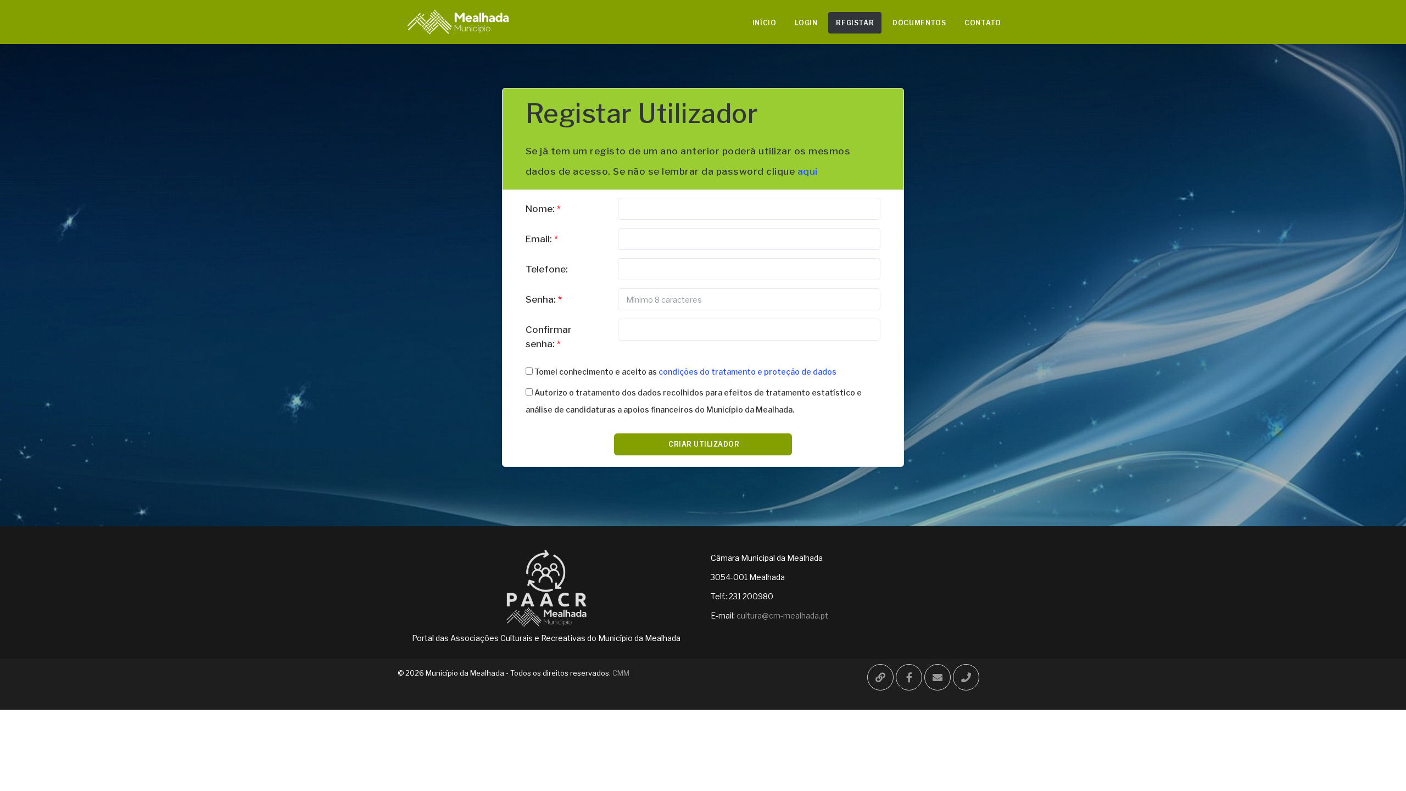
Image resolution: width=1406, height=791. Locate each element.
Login (806, 23)
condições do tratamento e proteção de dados (747, 371)
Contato (982, 23)
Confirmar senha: (549, 336)
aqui (807, 171)
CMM (620, 673)
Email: (539, 238)
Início (764, 23)
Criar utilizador (703, 444)
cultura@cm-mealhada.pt (782, 615)
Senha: (541, 299)
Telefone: (547, 269)
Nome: (540, 208)
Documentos (919, 23)
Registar (855, 23)
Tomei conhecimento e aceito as (684, 371)
